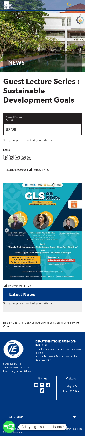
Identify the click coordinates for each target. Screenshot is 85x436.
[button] (9, 427)
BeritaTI (17, 323)
